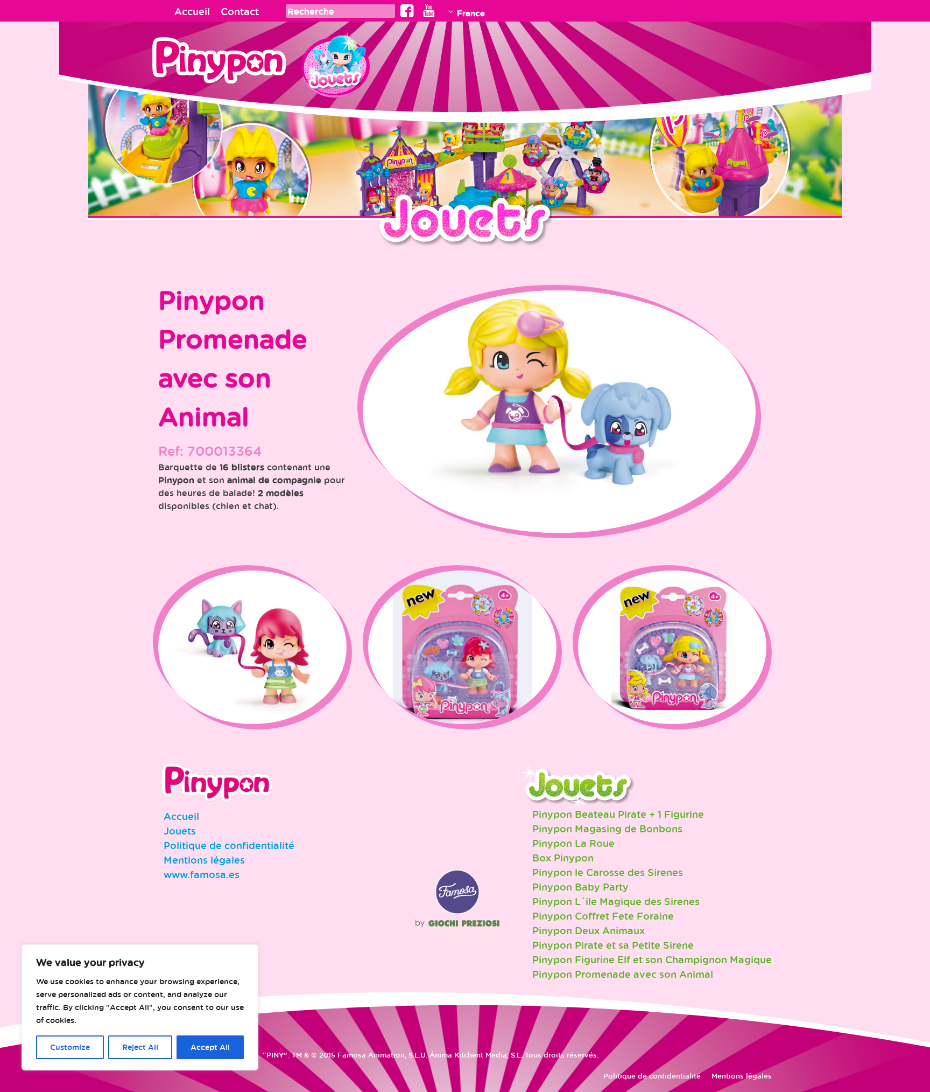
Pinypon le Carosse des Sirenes (607, 872)
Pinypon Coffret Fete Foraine (603, 915)
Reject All (140, 1047)
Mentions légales (204, 859)
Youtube (428, 10)
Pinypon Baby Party (580, 886)
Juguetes (335, 62)
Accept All (210, 1047)
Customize (70, 1047)
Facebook (407, 10)
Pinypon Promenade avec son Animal (622, 974)
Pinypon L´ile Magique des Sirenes (616, 901)
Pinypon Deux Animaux (588, 930)
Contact (240, 11)
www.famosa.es (201, 874)
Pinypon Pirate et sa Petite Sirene (613, 944)
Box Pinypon (563, 857)
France (471, 13)
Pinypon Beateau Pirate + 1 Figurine (618, 814)
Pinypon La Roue (573, 843)
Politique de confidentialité (229, 845)
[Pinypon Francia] (226, 63)
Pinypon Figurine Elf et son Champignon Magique (652, 959)
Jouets (180, 830)
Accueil (192, 11)
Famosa (457, 912)
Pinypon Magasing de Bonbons (607, 828)
